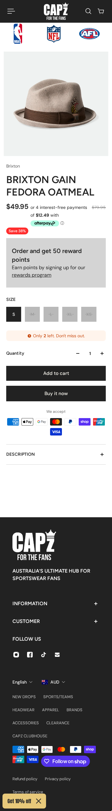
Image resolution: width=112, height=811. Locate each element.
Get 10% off (19, 801)
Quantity (15, 353)
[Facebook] (30, 654)
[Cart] (101, 11)
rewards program (31, 275)
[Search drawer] (88, 11)
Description (20, 454)
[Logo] (56, 11)
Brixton (13, 166)
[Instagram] (16, 654)
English (19, 682)
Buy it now (56, 393)
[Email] (57, 654)
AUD (54, 682)
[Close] (38, 801)
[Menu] (11, 11)
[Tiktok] (43, 654)
